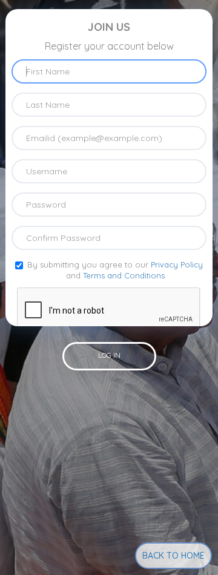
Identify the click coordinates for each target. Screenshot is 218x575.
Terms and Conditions (124, 275)
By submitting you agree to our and (115, 270)
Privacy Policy (177, 264)
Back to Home (173, 555)
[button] (109, 356)
